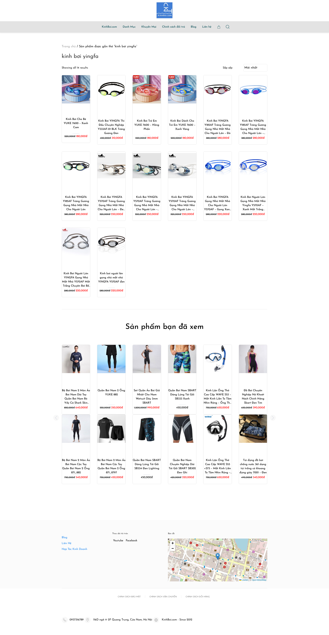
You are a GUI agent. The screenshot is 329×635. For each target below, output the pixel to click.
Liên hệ (206, 27)
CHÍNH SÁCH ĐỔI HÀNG (198, 597)
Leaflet (244, 579)
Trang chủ (69, 46)
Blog (193, 27)
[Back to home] (164, 10)
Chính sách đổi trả (173, 27)
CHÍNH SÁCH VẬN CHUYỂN (163, 597)
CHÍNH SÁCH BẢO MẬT (129, 597)
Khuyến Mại (148, 27)
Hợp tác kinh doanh (74, 549)
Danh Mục (129, 27)
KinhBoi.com (109, 27)
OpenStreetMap (259, 579)
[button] (56, 418)
